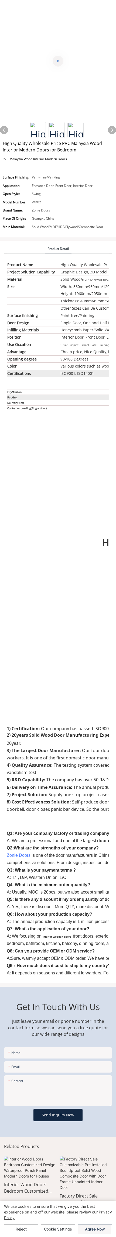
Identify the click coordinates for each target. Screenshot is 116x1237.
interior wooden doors (57, 936)
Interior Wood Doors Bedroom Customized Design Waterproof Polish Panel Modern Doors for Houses (26, 1188)
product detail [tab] (58, 248)
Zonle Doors (18, 855)
